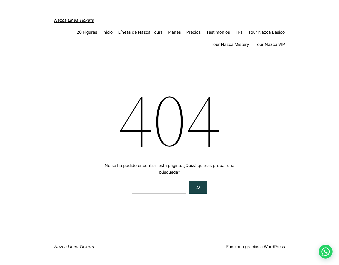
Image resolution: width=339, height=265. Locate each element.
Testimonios (218, 32)
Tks (239, 32)
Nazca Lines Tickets (74, 20)
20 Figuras (87, 32)
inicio (108, 32)
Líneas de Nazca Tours (140, 32)
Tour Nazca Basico (266, 32)
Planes (174, 32)
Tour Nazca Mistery (230, 44)
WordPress (274, 246)
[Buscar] (198, 187)
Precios (193, 32)
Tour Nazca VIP (270, 44)
